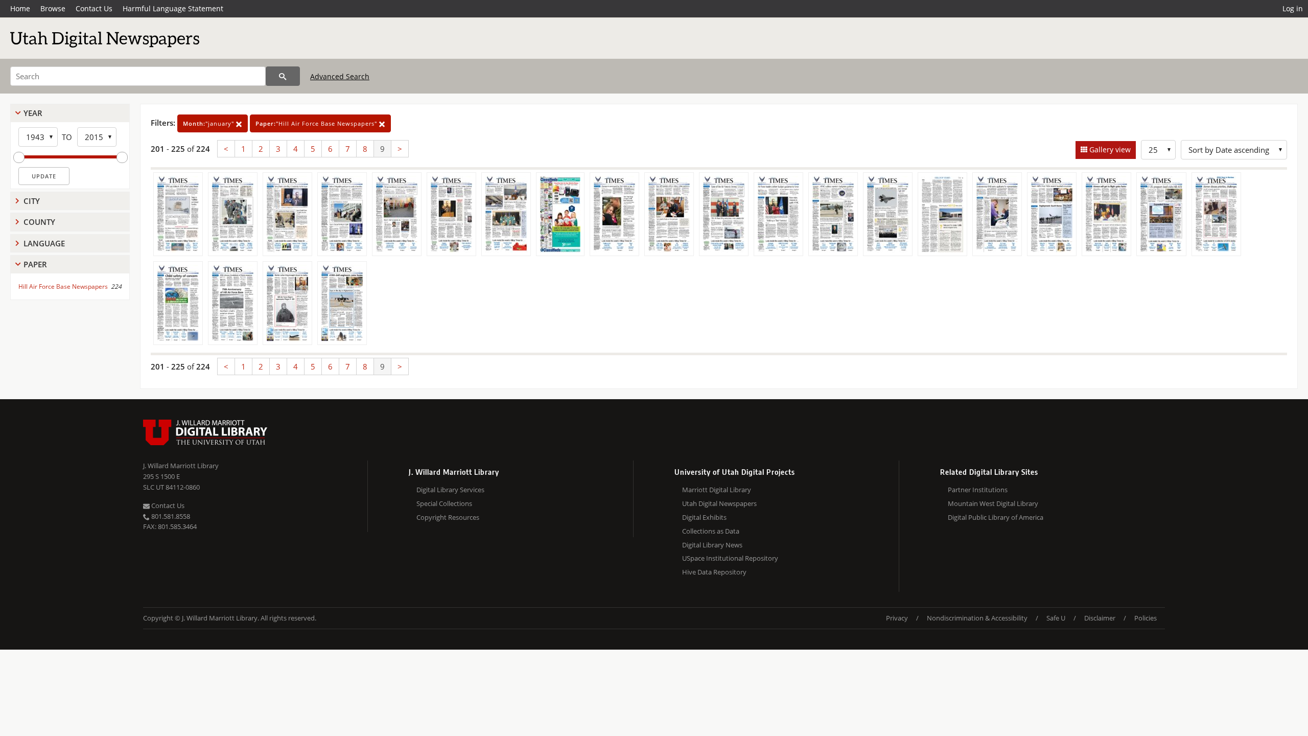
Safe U (1055, 618)
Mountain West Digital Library (993, 503)
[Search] (283, 76)
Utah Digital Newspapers (719, 503)
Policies (1145, 618)
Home (20, 8)
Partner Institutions (978, 489)
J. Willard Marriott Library (181, 465)
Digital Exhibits (704, 517)
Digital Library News (712, 544)
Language (44, 243)
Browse (52, 8)
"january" (209, 123)
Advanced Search (339, 76)
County (39, 222)
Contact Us (94, 8)
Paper (35, 264)
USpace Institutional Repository (730, 558)
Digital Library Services (450, 489)
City (32, 201)
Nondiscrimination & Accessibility (977, 618)
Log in (1292, 8)
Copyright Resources (447, 517)
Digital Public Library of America (995, 517)
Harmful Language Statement (173, 8)
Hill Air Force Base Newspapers (63, 286)
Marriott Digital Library (716, 489)
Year (33, 113)
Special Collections (444, 503)
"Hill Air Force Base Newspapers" (317, 123)
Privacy (897, 618)
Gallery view (1109, 149)
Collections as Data (710, 531)
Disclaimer (1099, 618)
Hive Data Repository (714, 572)
